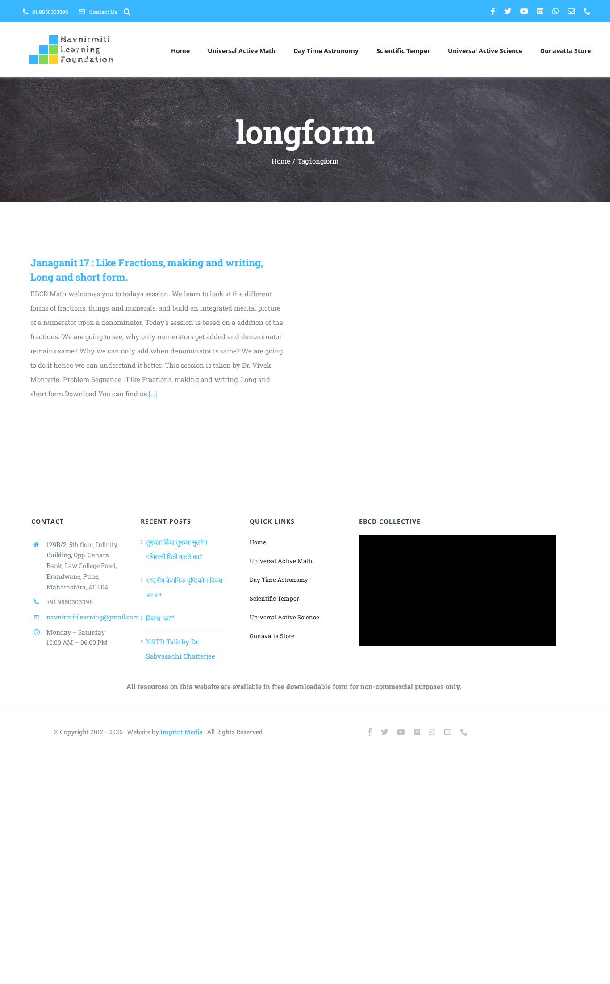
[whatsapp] (555, 11)
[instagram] (540, 11)
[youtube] (524, 11)
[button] (127, 11)
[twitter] (507, 11)
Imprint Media (181, 731)
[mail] (571, 11)
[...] (153, 393)
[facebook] (493, 11)
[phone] (587, 11)
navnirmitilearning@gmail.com (92, 617)
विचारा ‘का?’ (160, 618)
